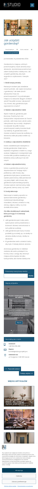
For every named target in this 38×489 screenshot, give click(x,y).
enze (23, 301)
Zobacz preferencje (19, 482)
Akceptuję (19, 470)
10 (26, 330)
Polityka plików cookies (10, 486)
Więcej (19, 323)
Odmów (19, 476)
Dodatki (18, 306)
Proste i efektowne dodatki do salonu (19, 296)
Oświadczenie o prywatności (25, 486)
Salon (23, 306)
